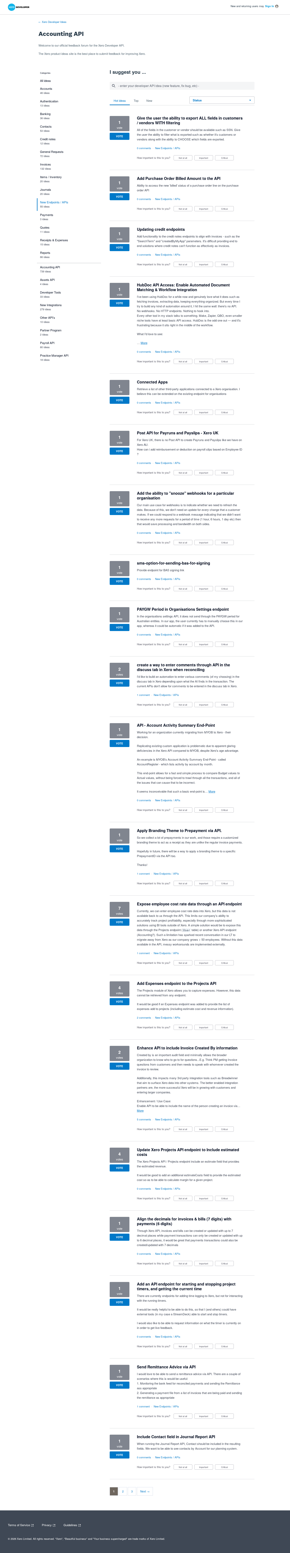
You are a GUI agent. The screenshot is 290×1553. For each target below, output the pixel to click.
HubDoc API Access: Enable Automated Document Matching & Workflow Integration (183, 287)
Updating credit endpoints (161, 229)
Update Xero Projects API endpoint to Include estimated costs (188, 1152)
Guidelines (71, 1524)
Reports (45, 253)
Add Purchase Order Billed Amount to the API (178, 178)
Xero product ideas (56, 53)
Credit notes (48, 139)
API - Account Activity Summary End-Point (176, 725)
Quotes (45, 227)
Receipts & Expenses (54, 240)
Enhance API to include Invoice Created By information (187, 1048)
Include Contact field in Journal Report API (176, 1436)
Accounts (46, 88)
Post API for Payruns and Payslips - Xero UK (177, 433)
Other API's (47, 317)
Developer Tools (50, 292)
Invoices (45, 164)
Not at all (185, 158)
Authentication (49, 101)
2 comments (144, 1017)
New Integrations (51, 305)
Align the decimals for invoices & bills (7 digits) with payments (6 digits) (184, 1221)
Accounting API (50, 267)
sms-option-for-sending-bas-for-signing (173, 563)
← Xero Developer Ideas (52, 22)
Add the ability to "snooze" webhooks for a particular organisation (185, 495)
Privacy (47, 1524)
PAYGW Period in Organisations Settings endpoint (183, 609)
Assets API (47, 280)
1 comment (143, 695)
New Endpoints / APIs (54, 202)
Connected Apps (152, 382)
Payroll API (47, 343)
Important (206, 158)
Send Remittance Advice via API (166, 1367)
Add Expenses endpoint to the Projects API (176, 983)
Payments (46, 215)
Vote (119, 136)
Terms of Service (19, 1524)
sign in (269, 6)
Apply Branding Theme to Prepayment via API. (179, 830)
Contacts (46, 126)
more (144, 342)
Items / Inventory (51, 177)
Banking (45, 114)
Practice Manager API (54, 355)
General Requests (52, 152)
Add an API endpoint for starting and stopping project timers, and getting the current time (186, 1286)
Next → (145, 1491)
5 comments (144, 1119)
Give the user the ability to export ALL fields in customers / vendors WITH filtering (190, 120)
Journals (45, 189)
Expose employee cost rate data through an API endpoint (189, 904)
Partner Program (51, 330)
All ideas (45, 81)
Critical (227, 158)
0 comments (144, 148)
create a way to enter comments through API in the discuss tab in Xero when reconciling (183, 667)
